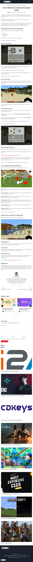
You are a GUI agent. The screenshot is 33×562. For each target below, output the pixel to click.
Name (2, 336)
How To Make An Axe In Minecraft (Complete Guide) (25, 289)
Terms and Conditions (16, 557)
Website (24, 336)
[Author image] (8, 12)
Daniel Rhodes (11, 12)
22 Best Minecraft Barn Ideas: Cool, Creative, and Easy (7, 309)
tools (24, 557)
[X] (3, 560)
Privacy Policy (10, 557)
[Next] (30, 306)
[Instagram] (5, 560)
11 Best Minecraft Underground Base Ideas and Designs (25, 309)
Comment (3, 325)
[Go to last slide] (2, 306)
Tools (22, 557)
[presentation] (8, 302)
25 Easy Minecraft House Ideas (6, 289)
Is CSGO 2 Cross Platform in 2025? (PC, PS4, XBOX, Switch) (11, 444)
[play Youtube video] (16, 178)
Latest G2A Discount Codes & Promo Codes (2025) (9, 371)
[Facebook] (1, 560)
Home (28, 555)
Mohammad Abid (6, 311)
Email (13, 336)
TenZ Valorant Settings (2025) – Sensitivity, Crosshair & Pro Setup (12, 395)
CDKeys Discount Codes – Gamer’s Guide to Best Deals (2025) (11, 420)
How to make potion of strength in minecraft (12, 155)
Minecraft (24, 12)
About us (14, 554)
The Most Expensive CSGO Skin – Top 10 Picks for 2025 (10, 493)
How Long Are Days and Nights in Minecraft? (8, 518)
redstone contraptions (12, 260)
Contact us (18, 554)
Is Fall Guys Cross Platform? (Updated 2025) (8, 469)
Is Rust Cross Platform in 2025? (6, 543)
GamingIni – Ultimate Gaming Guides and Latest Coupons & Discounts (15, 555)
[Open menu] (29, 1)
